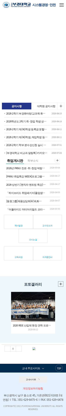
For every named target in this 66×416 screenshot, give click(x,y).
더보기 (60, 106)
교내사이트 (31, 379)
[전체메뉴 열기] (61, 4)
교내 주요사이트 (31, 368)
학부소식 (32, 160)
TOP (59, 368)
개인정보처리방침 (33, 388)
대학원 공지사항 (46, 106)
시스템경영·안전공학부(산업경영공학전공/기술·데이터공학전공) (29, 6)
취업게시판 (15, 160)
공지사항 (17, 106)
